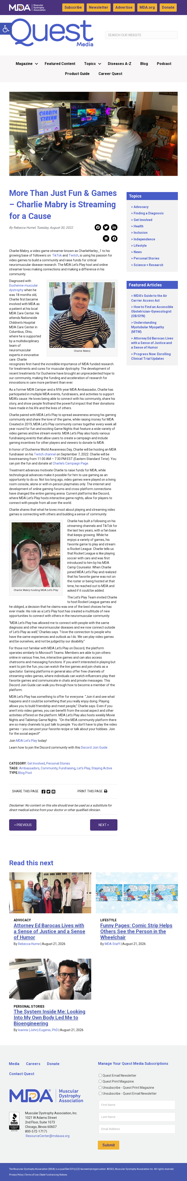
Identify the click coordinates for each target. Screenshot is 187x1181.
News (138, 252)
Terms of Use (32, 1174)
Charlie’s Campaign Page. (71, 463)
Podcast (164, 64)
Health (138, 226)
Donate (168, 7)
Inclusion (141, 232)
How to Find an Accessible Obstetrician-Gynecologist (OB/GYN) (152, 311)
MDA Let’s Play (26, 740)
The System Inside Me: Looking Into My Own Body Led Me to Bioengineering (49, 1017)
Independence (144, 239)
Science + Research (148, 265)
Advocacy (141, 207)
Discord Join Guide (94, 747)
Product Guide (77, 74)
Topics (90, 64)
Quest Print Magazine (118, 1081)
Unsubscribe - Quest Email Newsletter (130, 1093)
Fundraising (67, 768)
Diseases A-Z (119, 64)
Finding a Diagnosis (149, 213)
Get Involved (36, 763)
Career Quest (110, 74)
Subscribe (73, 7)
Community (49, 768)
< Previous (23, 825)
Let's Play (83, 768)
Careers (33, 1064)
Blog (144, 64)
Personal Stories (58, 763)
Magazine (24, 64)
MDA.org (147, 7)
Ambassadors (29, 768)
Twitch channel (45, 454)
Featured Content (60, 64)
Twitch (73, 255)
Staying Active (101, 768)
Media (14, 1064)
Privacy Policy (16, 1174)
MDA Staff (112, 944)
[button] (6, 29)
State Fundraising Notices (53, 1174)
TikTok (57, 255)
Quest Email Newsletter (119, 1075)
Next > (104, 825)
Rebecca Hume (29, 944)
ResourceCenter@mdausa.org (48, 1136)
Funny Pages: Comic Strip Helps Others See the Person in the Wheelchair (136, 931)
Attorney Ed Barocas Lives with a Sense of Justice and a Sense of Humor (152, 342)
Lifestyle (140, 245)
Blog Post (25, 773)
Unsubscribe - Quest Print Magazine (128, 1087)
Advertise (123, 7)
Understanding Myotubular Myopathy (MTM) (147, 327)
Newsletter (98, 7)
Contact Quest (21, 1074)
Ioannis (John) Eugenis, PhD (38, 1030)
